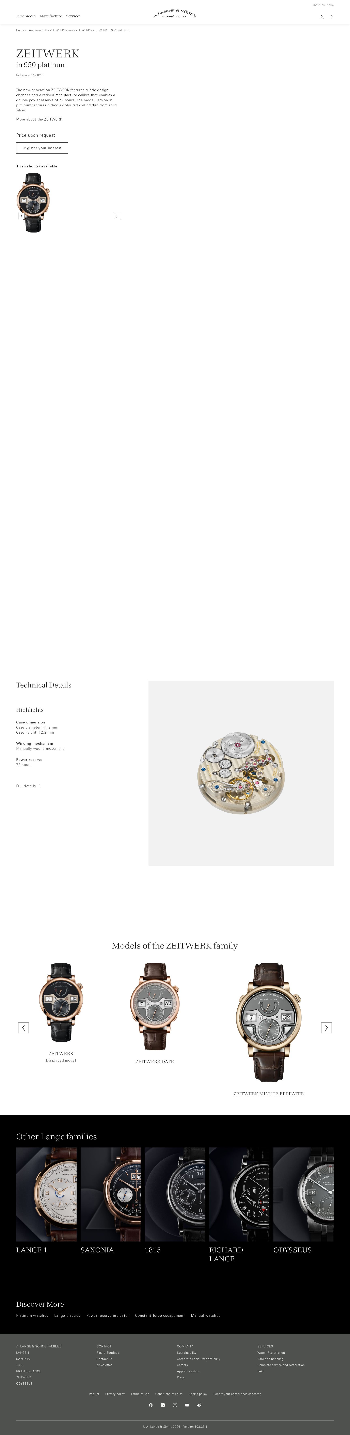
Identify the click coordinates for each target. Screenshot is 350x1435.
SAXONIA (23, 1359)
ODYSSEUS (24, 1383)
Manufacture (51, 16)
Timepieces (26, 16)
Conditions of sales (168, 1394)
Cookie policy (198, 1394)
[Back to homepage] (175, 13)
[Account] (322, 17)
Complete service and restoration (281, 1365)
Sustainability (186, 1352)
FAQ (260, 1371)
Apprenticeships (188, 1371)
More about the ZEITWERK (39, 119)
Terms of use (140, 1394)
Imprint (94, 1394)
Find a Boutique (108, 1352)
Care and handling (270, 1359)
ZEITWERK (23, 1377)
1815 (19, 1365)
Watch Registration (271, 1352)
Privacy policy (115, 1394)
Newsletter (104, 1365)
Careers (182, 1365)
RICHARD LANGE (28, 1371)
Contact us (104, 1359)
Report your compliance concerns (237, 1394)
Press (181, 1377)
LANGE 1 (22, 1352)
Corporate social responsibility (198, 1359)
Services (73, 16)
